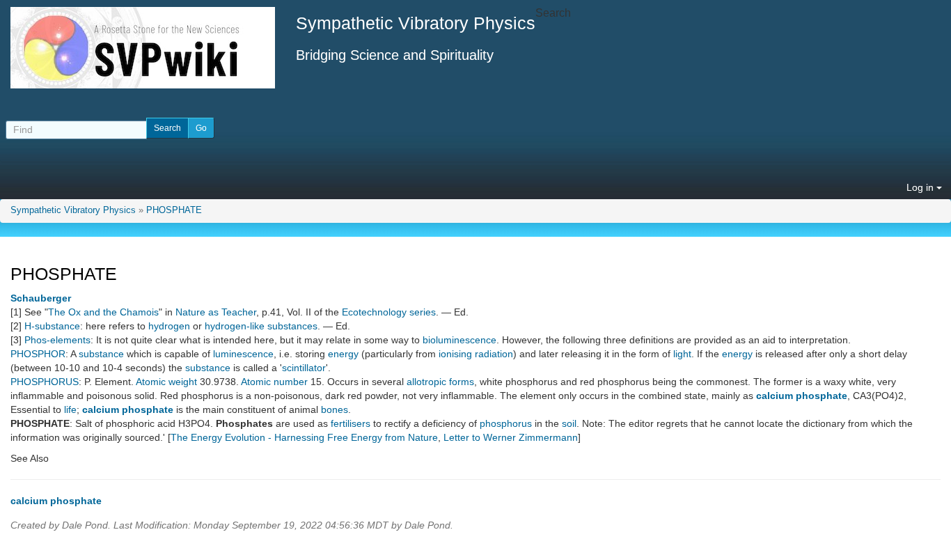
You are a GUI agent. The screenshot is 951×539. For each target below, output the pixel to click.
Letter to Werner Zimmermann (510, 437)
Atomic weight (166, 381)
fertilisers (350, 423)
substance (101, 353)
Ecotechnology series (389, 312)
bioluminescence (459, 339)
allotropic (426, 381)
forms (461, 381)
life (70, 409)
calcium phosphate (801, 395)
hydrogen (169, 325)
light (682, 353)
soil (569, 423)
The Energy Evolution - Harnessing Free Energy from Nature (304, 437)
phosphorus (506, 423)
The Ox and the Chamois (103, 312)
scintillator (304, 367)
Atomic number (274, 381)
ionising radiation (476, 353)
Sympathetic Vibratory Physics (73, 210)
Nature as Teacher (215, 312)
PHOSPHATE (174, 210)
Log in (921, 187)
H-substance (52, 325)
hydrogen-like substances (261, 325)
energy (343, 353)
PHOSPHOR (37, 353)
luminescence (243, 353)
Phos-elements (57, 339)
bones (334, 409)
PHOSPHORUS (44, 381)
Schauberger (40, 298)
